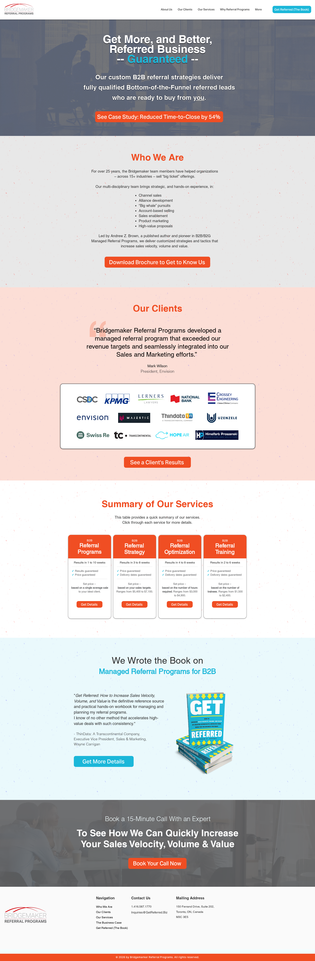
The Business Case (109, 922)
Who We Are (104, 906)
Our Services (104, 917)
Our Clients (103, 912)
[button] (166, 9)
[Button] (89, 575)
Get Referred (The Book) (112, 928)
